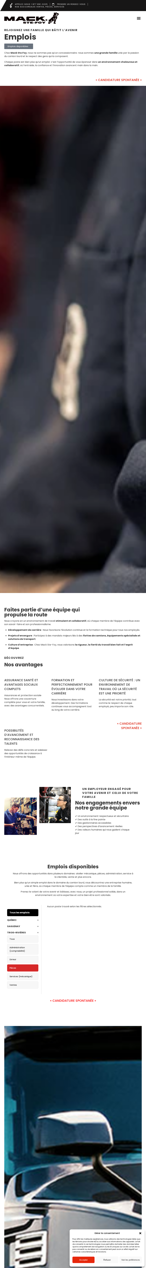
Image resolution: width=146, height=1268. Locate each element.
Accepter (83, 1260)
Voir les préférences (130, 1260)
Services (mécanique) (21, 976)
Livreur (13, 959)
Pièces (13, 968)
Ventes (13, 985)
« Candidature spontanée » (119, 80)
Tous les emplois (20, 912)
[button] (140, 1233)
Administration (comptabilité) (17, 949)
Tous (12, 939)
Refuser (107, 1260)
